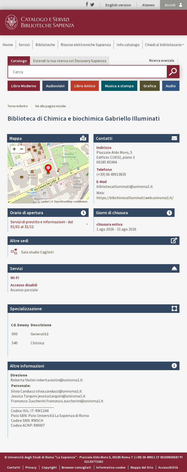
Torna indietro (18, 106)
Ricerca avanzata (161, 60)
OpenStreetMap (63, 201)
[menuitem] (8, 44)
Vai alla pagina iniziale (50, 106)
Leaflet (45, 201)
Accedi (170, 4)
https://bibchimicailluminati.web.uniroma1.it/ (135, 197)
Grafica (149, 85)
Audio (171, 85)
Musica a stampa (119, 85)
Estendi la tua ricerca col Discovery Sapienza (69, 60)
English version (118, 4)
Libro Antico (84, 85)
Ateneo (148, 4)
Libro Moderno (23, 85)
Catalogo (19, 60)
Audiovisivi (55, 85)
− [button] (21, 149)
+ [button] (14, 149)
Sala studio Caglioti (37, 252)
